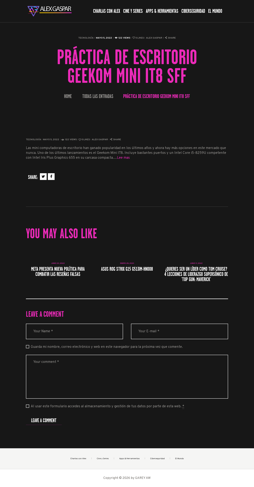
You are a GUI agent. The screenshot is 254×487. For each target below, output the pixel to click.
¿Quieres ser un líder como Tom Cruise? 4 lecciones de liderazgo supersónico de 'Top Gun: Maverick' (196, 274)
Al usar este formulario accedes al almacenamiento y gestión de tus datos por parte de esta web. (107, 406)
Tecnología (85, 37)
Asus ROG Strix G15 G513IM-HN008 (127, 269)
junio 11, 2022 (196, 263)
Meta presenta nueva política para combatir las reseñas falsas (58, 271)
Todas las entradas (97, 96)
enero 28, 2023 (127, 263)
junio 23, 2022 (58, 263)
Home (68, 96)
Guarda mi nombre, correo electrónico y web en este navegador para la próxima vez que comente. (107, 347)
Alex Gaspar (154, 37)
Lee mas (123, 158)
